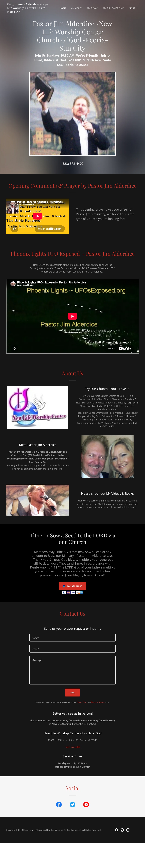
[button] (133, 8)
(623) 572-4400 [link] (73, 163)
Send (72, 692)
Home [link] (63, 8)
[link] (30, 12)
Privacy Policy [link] (82, 702)
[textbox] (72, 637)
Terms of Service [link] (98, 702)
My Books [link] (93, 8)
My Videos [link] (77, 8)
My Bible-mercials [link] (113, 8)
